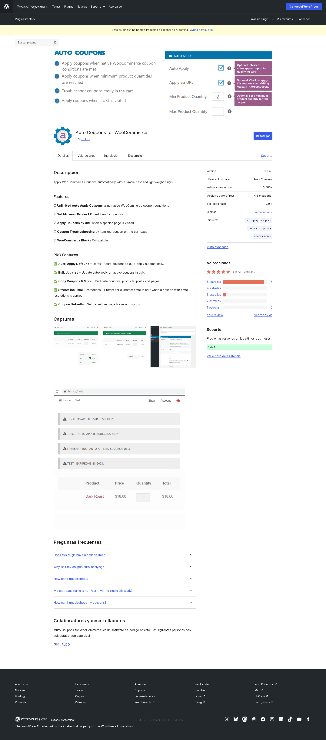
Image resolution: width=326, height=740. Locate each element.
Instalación (111, 155)
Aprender (141, 684)
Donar (200, 696)
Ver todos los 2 (263, 211)
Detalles (63, 155)
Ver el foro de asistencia (224, 356)
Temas (79, 690)
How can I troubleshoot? (71, 579)
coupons (266, 220)
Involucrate (202, 684)
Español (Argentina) (63, 719)
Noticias (20, 690)
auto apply (252, 220)
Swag (200, 702)
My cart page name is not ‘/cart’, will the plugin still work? (93, 591)
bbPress (261, 696)
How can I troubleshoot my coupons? (80, 602)
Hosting (20, 696)
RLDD (85, 139)
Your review (215, 315)
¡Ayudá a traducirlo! (201, 29)
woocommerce (262, 236)
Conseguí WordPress (304, 6)
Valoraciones (86, 155)
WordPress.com (266, 684)
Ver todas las (263, 315)
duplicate (266, 228)
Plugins (79, 696)
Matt (259, 690)
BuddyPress (264, 702)
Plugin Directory (25, 19)
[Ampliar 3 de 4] (191, 331)
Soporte (266, 155)
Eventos (200, 690)
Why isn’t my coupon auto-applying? (79, 567)
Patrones (80, 702)
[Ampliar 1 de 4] (94, 331)
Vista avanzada (217, 247)
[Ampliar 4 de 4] (191, 390)
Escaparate (82, 684)
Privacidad (21, 702)
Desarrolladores (145, 696)
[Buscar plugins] (55, 42)
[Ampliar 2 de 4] (142, 331)
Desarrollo (135, 155)
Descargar (263, 135)
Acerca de (21, 684)
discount (253, 228)
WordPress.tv (145, 702)
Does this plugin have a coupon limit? (79, 555)
